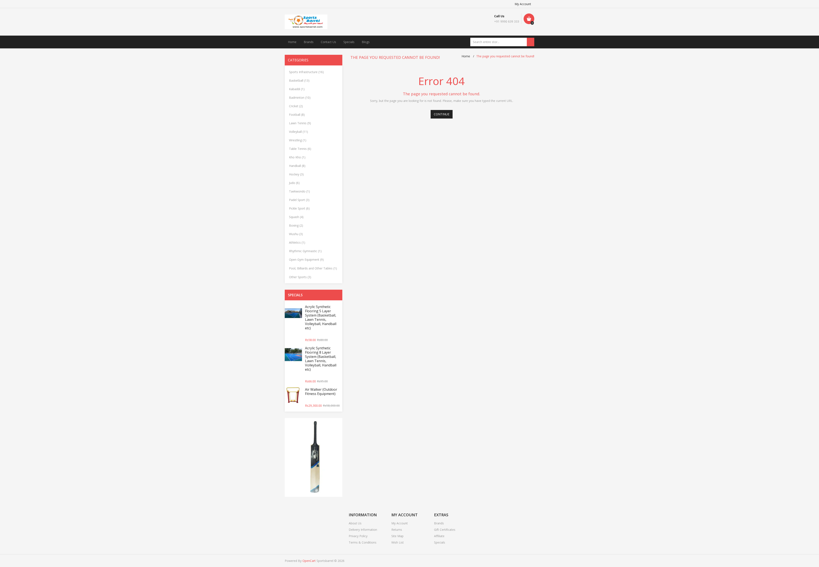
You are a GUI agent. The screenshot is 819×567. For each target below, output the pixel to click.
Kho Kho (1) (297, 157)
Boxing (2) (296, 225)
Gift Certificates (444, 530)
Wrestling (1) (297, 140)
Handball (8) (297, 166)
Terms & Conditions (362, 542)
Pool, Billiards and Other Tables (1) (313, 268)
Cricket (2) (296, 106)
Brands (309, 42)
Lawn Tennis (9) (300, 123)
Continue (441, 114)
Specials (348, 42)
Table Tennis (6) (300, 149)
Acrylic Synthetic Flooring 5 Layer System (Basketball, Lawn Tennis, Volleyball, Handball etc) (320, 317)
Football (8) (297, 115)
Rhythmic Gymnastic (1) (305, 251)
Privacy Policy (358, 536)
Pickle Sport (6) (299, 208)
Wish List (397, 542)
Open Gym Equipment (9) (306, 259)
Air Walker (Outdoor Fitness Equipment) (321, 391)
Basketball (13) (299, 80)
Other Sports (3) (300, 277)
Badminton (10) (300, 97)
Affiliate (439, 536)
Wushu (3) (296, 234)
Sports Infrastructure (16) (306, 72)
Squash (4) (296, 217)
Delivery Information (363, 530)
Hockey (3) (296, 174)
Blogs (366, 42)
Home (292, 42)
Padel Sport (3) (299, 200)
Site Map (397, 536)
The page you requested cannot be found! (505, 56)
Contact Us (328, 42)
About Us (355, 523)
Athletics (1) (297, 242)
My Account (523, 4)
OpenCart (309, 561)
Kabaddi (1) (297, 89)
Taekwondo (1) (299, 191)
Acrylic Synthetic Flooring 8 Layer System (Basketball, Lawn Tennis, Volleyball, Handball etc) (320, 359)
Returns (396, 530)
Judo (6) (294, 183)
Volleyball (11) (298, 132)
